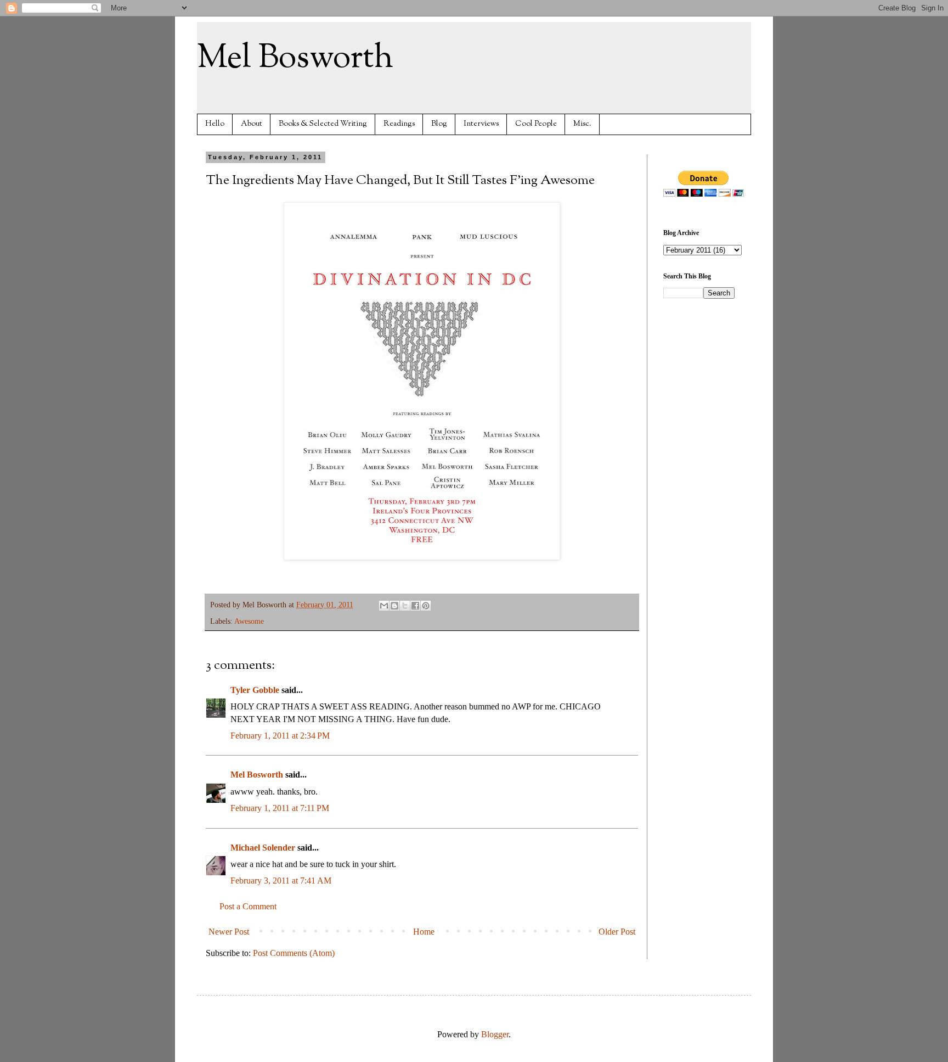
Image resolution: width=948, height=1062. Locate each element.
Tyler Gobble (254, 690)
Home (424, 931)
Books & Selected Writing (323, 124)
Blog (439, 124)
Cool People (536, 124)
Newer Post (228, 931)
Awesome (249, 621)
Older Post (617, 931)
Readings (399, 124)
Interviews (481, 124)
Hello (214, 124)
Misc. (582, 124)
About (251, 124)
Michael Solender (262, 847)
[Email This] (384, 605)
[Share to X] (404, 605)
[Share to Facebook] (415, 605)
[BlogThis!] (394, 605)
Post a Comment (247, 906)
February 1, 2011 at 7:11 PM (279, 808)
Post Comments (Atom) (294, 953)
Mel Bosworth (295, 58)
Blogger (495, 1034)
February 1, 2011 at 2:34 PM (280, 735)
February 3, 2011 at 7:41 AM (280, 880)
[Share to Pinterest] (425, 605)
